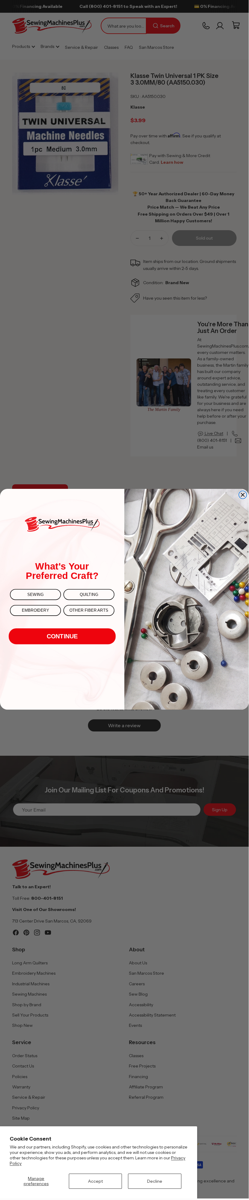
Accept (95, 1181)
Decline (154, 1181)
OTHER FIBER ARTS (88, 610)
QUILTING (89, 594)
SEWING (35, 594)
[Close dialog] (243, 495)
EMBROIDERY (35, 610)
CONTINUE (62, 636)
